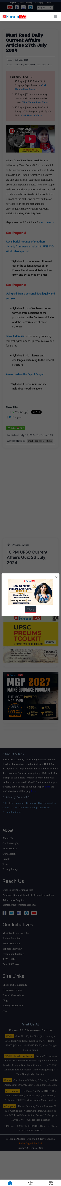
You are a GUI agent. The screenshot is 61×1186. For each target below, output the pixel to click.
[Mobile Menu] (55, 16)
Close (30, 609)
